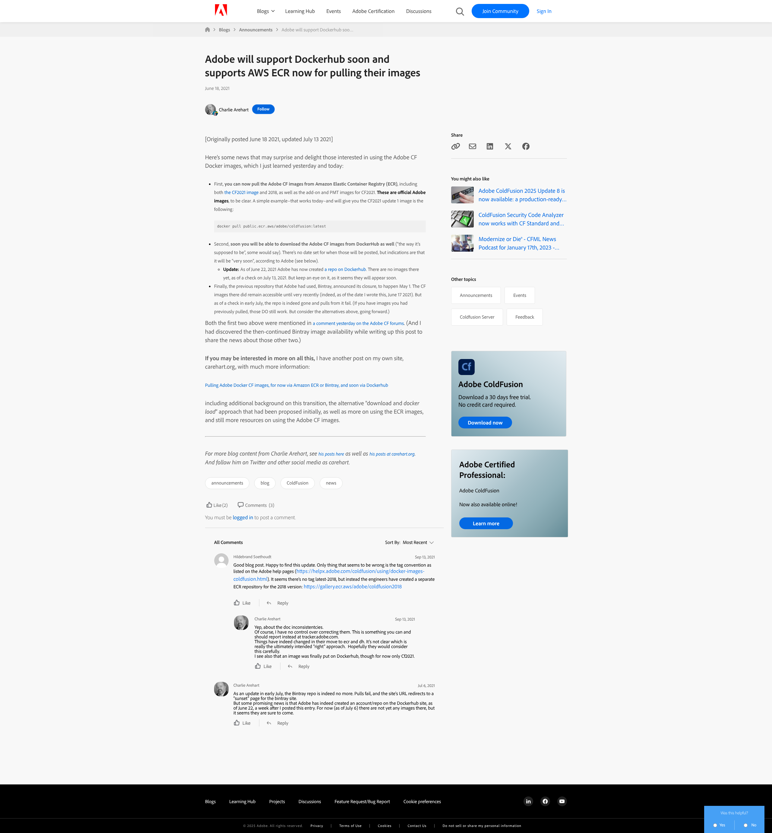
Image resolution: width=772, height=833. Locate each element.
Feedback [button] (524, 317)
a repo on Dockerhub (345, 269)
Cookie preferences (422, 801)
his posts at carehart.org (392, 454)
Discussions (419, 11)
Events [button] (519, 295)
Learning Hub (300, 11)
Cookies (384, 825)
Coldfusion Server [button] (477, 317)
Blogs (263, 11)
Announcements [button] (476, 295)
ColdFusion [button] (297, 483)
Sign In (544, 11)
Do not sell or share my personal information (482, 825)
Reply (282, 603)
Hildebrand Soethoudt (252, 557)
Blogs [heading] (210, 801)
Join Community (500, 11)
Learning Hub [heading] (242, 801)
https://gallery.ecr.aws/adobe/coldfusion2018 (353, 586)
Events (333, 11)
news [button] (331, 483)
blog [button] (265, 483)
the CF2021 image (241, 192)
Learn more (486, 523)
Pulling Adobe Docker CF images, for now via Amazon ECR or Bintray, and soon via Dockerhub (296, 385)
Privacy (317, 825)
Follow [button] (264, 109)
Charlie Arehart (233, 110)
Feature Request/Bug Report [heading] (362, 801)
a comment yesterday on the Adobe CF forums (358, 323)
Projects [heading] (277, 801)
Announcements (256, 30)
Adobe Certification (373, 11)
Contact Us (417, 825)
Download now (485, 422)
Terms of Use (350, 825)
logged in (243, 517)
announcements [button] (227, 483)
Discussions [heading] (310, 801)
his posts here (331, 454)
